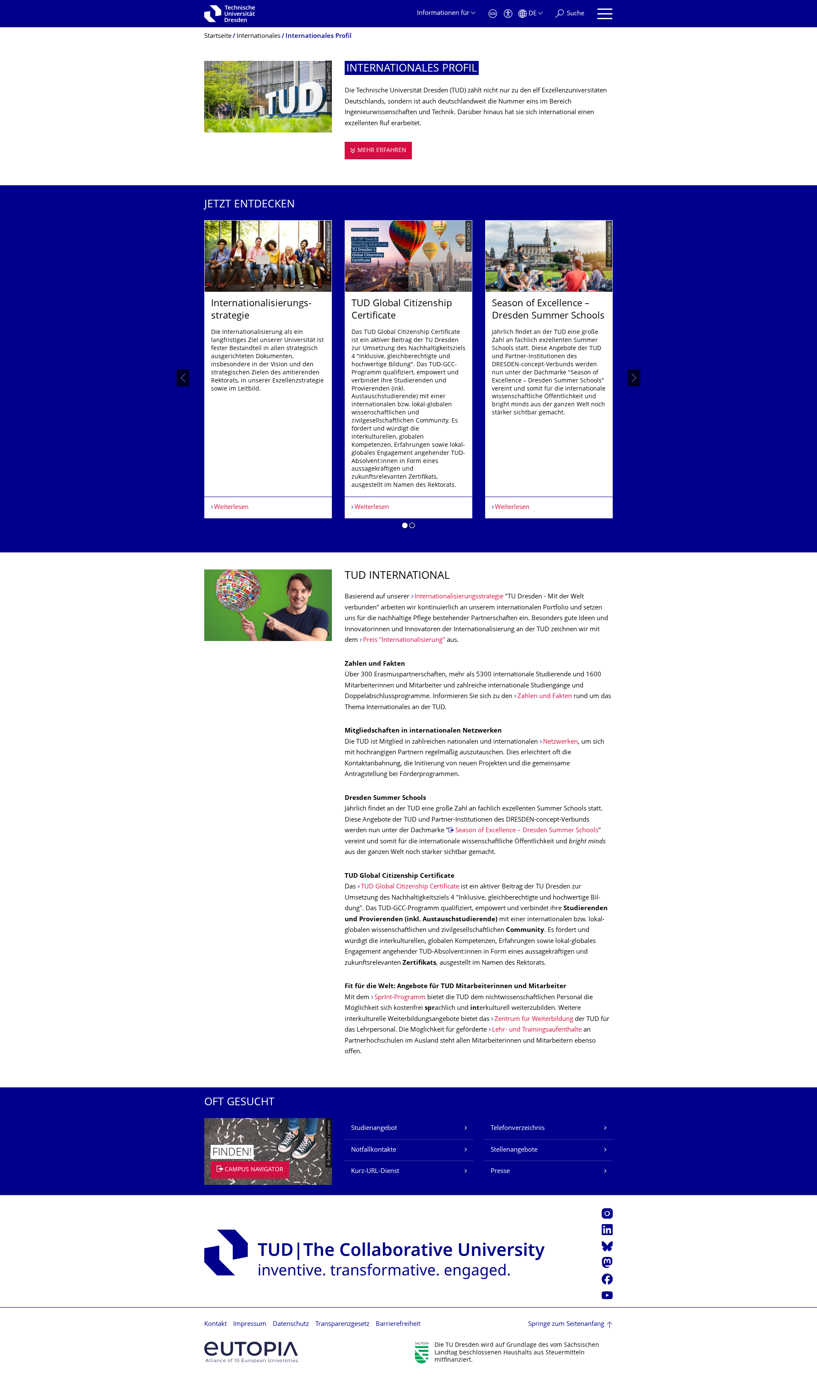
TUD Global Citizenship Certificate (410, 887)
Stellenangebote (514, 1150)
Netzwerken (560, 742)
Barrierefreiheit (398, 1324)
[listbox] (408, 377)
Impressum (249, 1324)
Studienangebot (374, 1128)
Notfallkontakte (373, 1150)
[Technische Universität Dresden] (229, 13)
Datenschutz (291, 1324)
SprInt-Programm (400, 998)
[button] (405, 527)
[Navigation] (605, 14)
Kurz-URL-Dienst (375, 1171)
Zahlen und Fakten (544, 696)
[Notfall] (492, 14)
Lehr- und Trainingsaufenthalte (537, 1030)
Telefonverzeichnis (518, 1128)
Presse (500, 1171)
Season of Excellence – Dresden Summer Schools (526, 831)
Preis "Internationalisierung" (404, 640)
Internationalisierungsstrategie (458, 597)
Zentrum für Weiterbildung (533, 1019)
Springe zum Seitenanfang (566, 1324)
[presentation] (183, 377)
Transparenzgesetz (342, 1324)
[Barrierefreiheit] (508, 14)
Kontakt (215, 1324)
